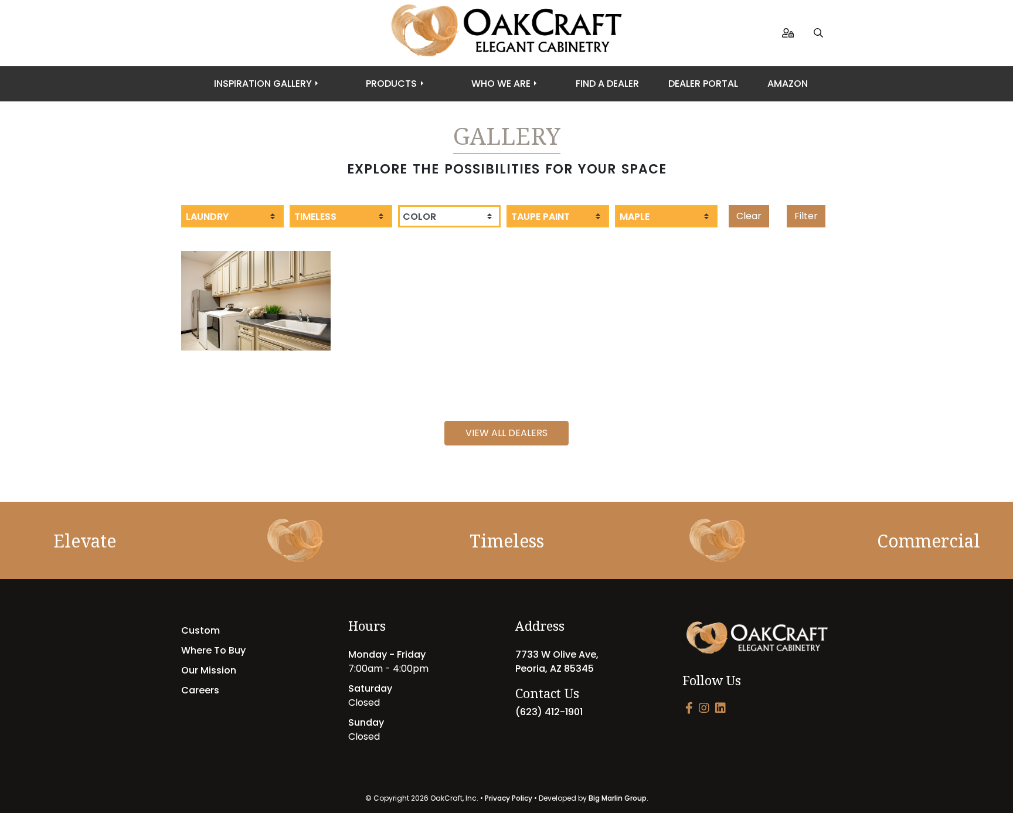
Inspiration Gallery (263, 83)
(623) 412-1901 (549, 712)
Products (391, 83)
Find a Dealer (607, 83)
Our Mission (208, 670)
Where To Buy (213, 650)
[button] (818, 33)
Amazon (787, 83)
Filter (806, 216)
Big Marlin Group (618, 798)
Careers (200, 690)
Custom (200, 630)
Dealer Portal (703, 83)
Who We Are (501, 83)
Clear (749, 216)
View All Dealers (506, 433)
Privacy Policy (508, 798)
